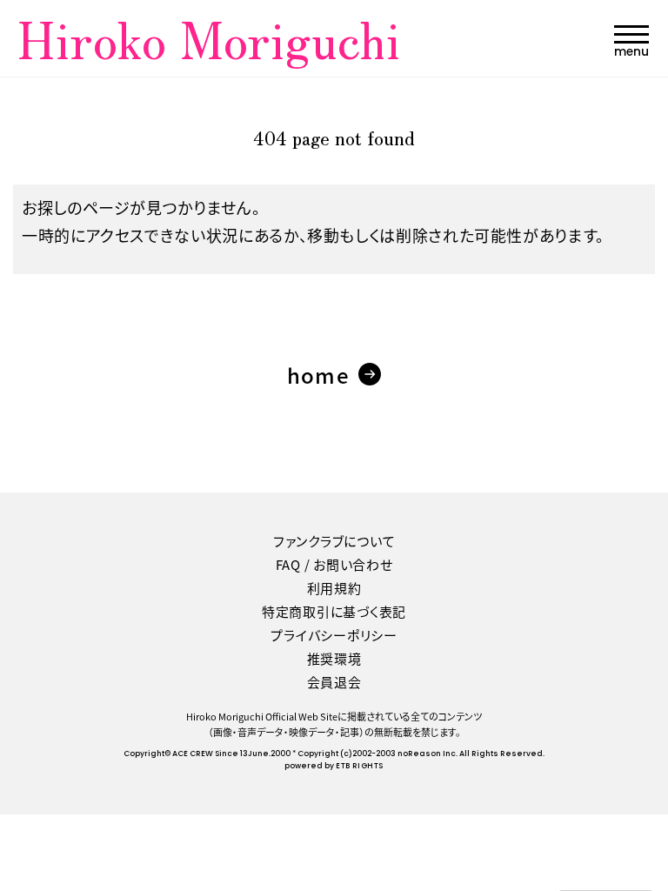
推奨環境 (334, 658)
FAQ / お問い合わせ (334, 564)
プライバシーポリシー (334, 635)
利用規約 (334, 588)
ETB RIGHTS (359, 766)
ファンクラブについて (334, 541)
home (318, 374)
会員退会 (334, 682)
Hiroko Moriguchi (208, 37)
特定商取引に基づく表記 (334, 611)
